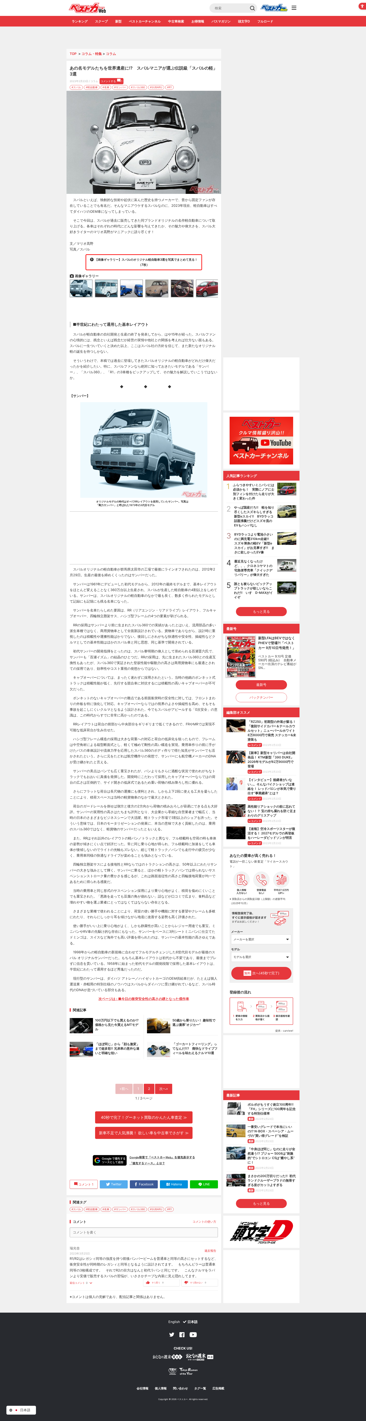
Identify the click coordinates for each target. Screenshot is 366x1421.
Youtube (193, 1334)
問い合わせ (180, 1388)
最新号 (261, 685)
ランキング (80, 21)
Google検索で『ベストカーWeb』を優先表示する (162, 1157)
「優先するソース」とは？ (147, 1163)
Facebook (181, 1334)
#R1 (169, 87)
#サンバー (120, 87)
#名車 (106, 87)
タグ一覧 (200, 1388)
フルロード (265, 21)
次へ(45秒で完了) (261, 973)
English (174, 1322)
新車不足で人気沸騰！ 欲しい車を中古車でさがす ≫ (144, 1132)
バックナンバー (261, 697)
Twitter (171, 1335)
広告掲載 (218, 1388)
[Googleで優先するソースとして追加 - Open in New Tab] (110, 1160)
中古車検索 (176, 21)
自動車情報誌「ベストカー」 (87, 8)
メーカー (237, 931)
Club (274, 8)
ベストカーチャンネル (145, 21)
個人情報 (161, 1388)
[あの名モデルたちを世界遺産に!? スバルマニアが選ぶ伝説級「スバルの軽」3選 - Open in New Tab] (144, 142)
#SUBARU (156, 87)
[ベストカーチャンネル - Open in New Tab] (261, 440)
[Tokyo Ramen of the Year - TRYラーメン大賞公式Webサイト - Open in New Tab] (183, 1372)
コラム (111, 54)
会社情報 (142, 1388)
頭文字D (244, 21)
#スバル (76, 87)
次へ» (163, 1089)
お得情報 (197, 21)
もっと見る (261, 611)
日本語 (192, 1322)
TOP (73, 54)
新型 (118, 21)
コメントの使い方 (204, 1221)
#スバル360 (138, 87)
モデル (235, 949)
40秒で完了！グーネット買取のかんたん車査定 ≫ (144, 1117)
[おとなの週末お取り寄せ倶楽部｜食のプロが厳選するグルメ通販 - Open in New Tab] (167, 1357)
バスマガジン (221, 21)
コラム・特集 (92, 54)
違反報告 (210, 1250)
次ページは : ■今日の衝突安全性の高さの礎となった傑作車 (143, 999)
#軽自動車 (92, 87)
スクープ (101, 21)
